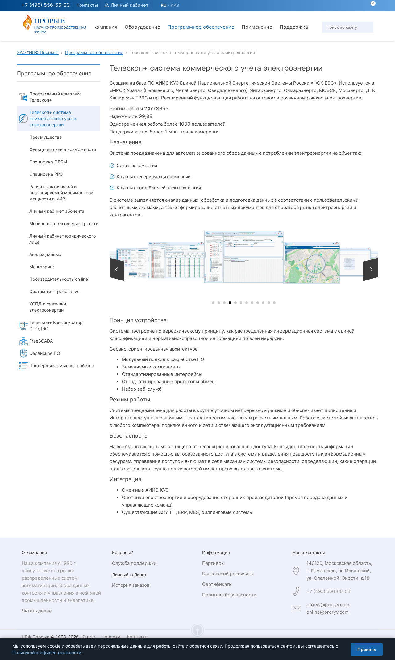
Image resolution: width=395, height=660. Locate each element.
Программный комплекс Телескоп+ (55, 97)
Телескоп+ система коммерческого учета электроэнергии (52, 118)
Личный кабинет (129, 5)
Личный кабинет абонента (56, 211)
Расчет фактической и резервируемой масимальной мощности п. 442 (61, 192)
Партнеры (213, 563)
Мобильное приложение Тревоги (63, 223)
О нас (88, 637)
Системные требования (54, 291)
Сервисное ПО (44, 353)
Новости (110, 637)
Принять (366, 649)
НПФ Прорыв (35, 636)
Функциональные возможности (62, 149)
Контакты (87, 5)
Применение (257, 27)
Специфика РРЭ (46, 174)
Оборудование (142, 27)
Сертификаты (217, 584)
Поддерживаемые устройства (61, 365)
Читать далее (37, 611)
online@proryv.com (327, 612)
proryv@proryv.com (327, 604)
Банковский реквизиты (228, 574)
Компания (105, 27)
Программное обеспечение (201, 27)
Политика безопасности (229, 595)
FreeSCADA (41, 340)
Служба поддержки (134, 563)
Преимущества (45, 137)
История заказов (130, 585)
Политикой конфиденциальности (46, 652)
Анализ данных (45, 254)
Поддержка (294, 27)
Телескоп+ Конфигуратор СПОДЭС (56, 325)
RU (164, 5)
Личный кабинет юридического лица (62, 239)
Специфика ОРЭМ (48, 161)
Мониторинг (41, 266)
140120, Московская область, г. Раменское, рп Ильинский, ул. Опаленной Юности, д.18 (339, 570)
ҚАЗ (175, 5)
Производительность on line (58, 279)
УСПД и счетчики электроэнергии (47, 307)
